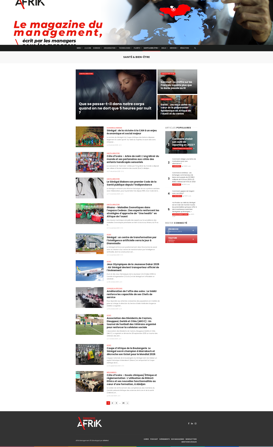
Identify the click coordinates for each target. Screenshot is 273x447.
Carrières (176, 166)
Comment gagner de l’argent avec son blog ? (183, 192)
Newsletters (191, 439)
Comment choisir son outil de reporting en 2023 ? (183, 142)
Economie (176, 184)
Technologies (124, 48)
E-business (177, 196)
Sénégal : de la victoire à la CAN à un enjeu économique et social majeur (132, 132)
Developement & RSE (180, 214)
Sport (109, 234)
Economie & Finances (114, 127)
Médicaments (166, 99)
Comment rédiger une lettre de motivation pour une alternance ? (184, 161)
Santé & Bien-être (151, 48)
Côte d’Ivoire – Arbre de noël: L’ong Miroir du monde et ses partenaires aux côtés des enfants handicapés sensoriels (133, 159)
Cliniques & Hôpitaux (114, 288)
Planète (137, 48)
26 (123, 403)
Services (173, 48)
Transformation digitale (182, 148)
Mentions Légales (189, 442)
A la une (88, 48)
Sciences (96, 48)
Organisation (109, 48)
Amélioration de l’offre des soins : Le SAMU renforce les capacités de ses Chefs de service (132, 294)
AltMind (105, 440)
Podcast (154, 439)
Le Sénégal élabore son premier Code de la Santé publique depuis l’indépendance (131, 183)
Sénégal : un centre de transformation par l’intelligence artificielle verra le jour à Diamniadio (131, 240)
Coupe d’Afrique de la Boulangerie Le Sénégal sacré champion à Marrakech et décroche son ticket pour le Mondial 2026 (131, 351)
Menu (79, 48)
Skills (163, 48)
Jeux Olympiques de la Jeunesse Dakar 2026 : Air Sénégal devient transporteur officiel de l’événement (133, 267)
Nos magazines (177, 439)
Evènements (164, 439)
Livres (146, 439)
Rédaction (184, 48)
